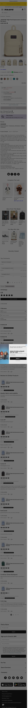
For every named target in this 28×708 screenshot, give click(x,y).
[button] (26, 217)
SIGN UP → (18, 358)
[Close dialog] (26, 345)
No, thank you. (18, 360)
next (25, 191)
